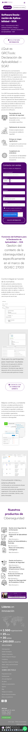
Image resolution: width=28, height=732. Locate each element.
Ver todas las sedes (6, 717)
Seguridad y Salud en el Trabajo (10, 662)
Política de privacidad (20, 721)
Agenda (4, 686)
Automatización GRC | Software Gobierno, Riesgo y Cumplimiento (10, 27)
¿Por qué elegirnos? (7, 679)
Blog (3, 689)
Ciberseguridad (6, 649)
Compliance (5, 659)
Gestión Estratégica (7, 651)
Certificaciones (5, 676)
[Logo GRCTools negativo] (10, 727)
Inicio (3, 25)
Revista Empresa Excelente (9, 694)
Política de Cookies (21, 724)
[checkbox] (14, 209)
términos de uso (16, 210)
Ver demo (4, 681)
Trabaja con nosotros (7, 691)
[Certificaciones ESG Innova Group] (14, 730)
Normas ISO (5, 667)
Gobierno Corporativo (7, 654)
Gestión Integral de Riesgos (9, 656)
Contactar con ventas (19, 7)
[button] (25, 728)
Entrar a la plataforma (7, 697)
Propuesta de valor (6, 673)
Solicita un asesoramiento (8, 684)
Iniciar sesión (7, 7)
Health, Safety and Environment (10, 664)
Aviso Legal (11, 721)
